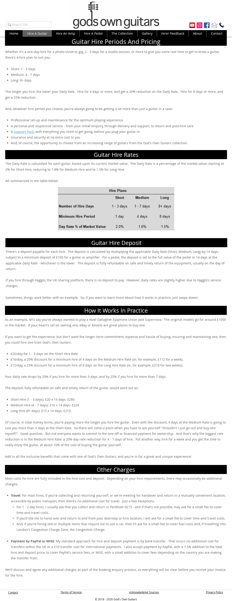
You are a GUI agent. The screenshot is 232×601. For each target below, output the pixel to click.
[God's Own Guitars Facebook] (207, 25)
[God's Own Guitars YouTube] (192, 25)
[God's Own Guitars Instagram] (199, 25)
